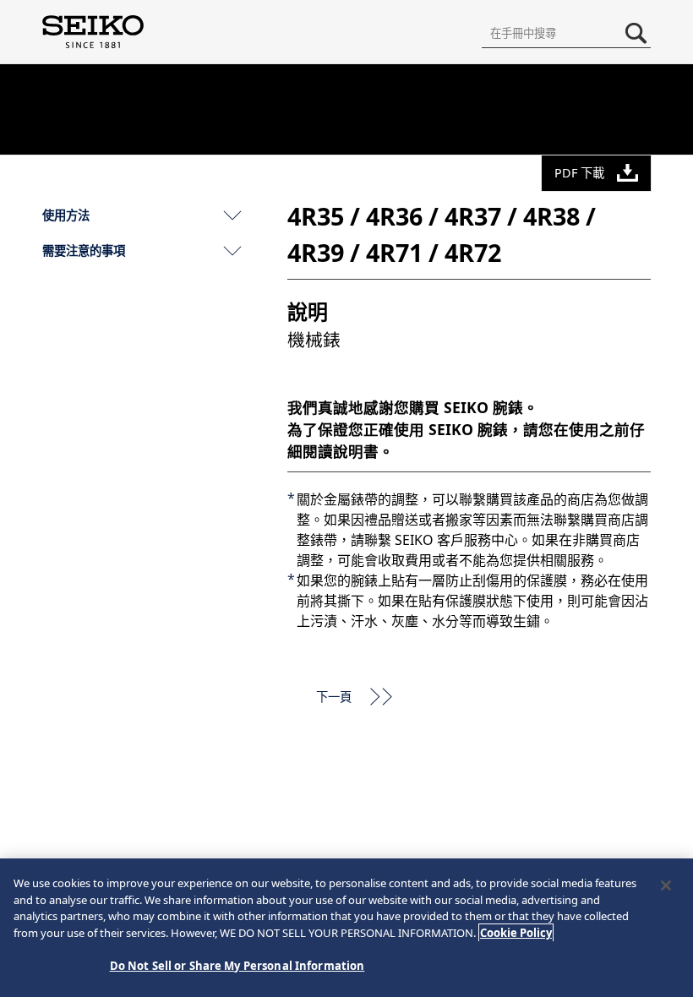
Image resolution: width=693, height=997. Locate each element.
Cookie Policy (516, 932)
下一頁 (334, 697)
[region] (346, 927)
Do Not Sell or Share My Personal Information (237, 965)
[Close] (666, 885)
